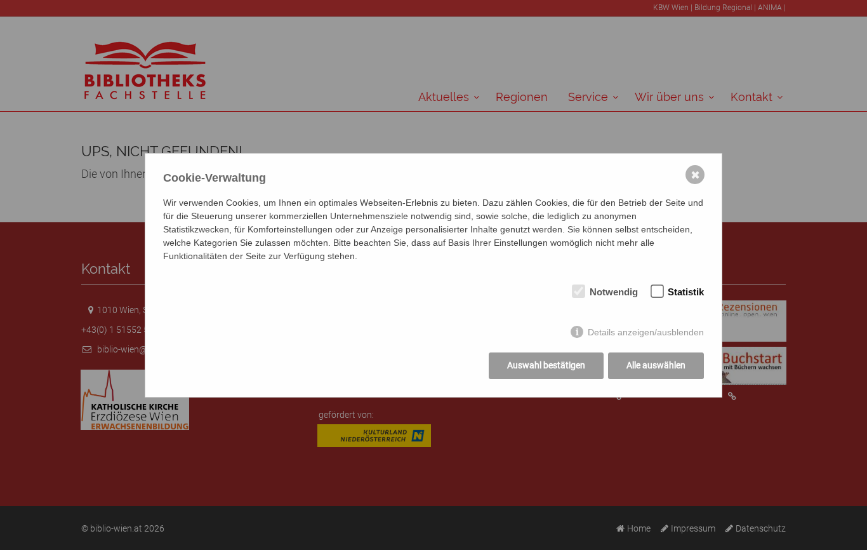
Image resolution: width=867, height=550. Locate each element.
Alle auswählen (655, 365)
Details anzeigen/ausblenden (646, 332)
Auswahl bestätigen (546, 365)
